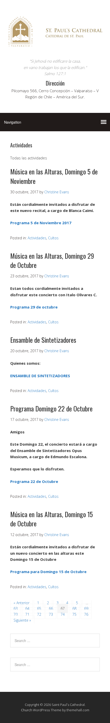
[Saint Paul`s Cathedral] (55, 48)
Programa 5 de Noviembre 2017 (40, 222)
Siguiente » (22, 620)
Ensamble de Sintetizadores (43, 340)
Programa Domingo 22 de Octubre (51, 408)
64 (27, 608)
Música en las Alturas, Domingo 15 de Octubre (51, 518)
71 (27, 614)
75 (74, 614)
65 (39, 608)
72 (39, 614)
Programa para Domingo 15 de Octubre (48, 571)
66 (51, 608)
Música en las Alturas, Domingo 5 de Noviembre (54, 176)
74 (63, 614)
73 (51, 614)
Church (26, 710)
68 (74, 608)
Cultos (53, 237)
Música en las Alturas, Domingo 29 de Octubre (52, 260)
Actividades (37, 237)
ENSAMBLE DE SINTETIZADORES (40, 375)
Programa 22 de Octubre (34, 481)
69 (86, 608)
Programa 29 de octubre (34, 307)
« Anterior (21, 602)
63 (16, 608)
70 (16, 614)
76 (86, 614)
